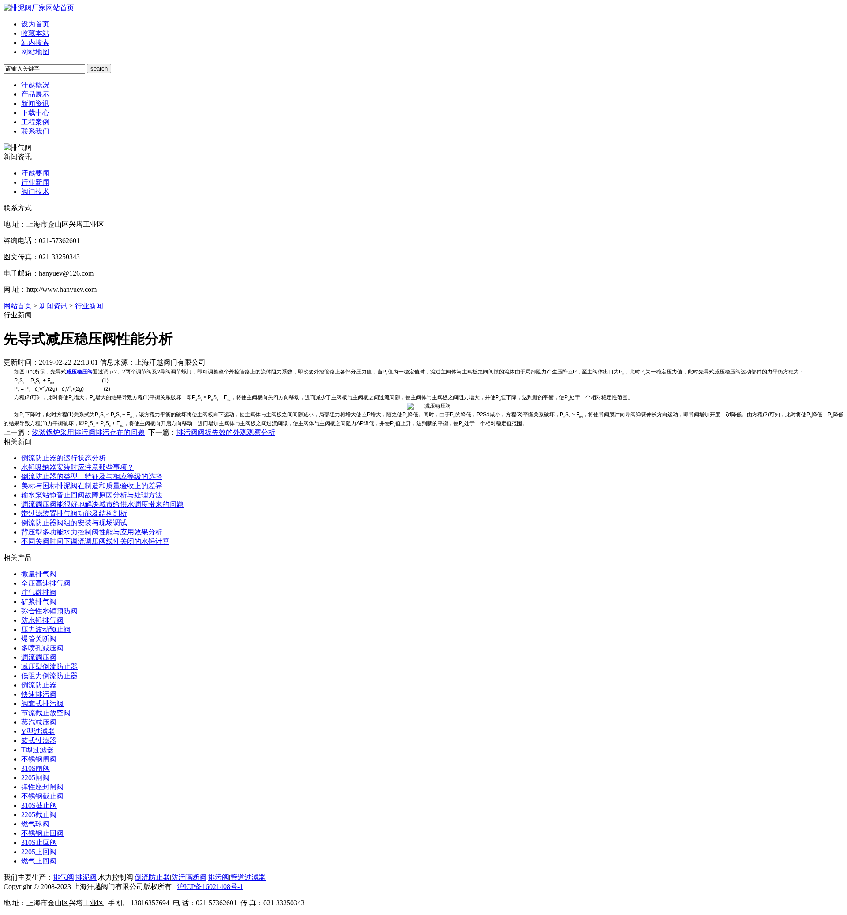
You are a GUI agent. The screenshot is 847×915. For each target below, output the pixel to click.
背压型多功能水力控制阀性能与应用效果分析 (91, 532)
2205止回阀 (38, 851)
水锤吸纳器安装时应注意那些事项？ (77, 467)
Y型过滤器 (38, 731)
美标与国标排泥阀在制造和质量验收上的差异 (91, 485)
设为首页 (35, 24)
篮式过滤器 (38, 740)
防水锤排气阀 (42, 620)
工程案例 (35, 122)
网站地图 (35, 52)
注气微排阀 (38, 592)
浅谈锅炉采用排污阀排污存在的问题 (88, 432)
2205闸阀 (35, 777)
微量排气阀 (38, 574)
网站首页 (60, 7)
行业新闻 (35, 182)
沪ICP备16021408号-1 (210, 886)
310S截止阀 (39, 805)
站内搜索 (35, 42)
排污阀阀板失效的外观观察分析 (225, 432)
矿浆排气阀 (38, 601)
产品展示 (35, 94)
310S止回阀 (39, 842)
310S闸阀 (35, 768)
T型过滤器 (37, 750)
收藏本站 (35, 33)
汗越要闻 (35, 173)
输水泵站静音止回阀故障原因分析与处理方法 (91, 495)
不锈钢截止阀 (42, 796)
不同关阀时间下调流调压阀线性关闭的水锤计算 (95, 541)
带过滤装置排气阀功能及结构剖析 (74, 513)
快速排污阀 (38, 694)
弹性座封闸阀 (42, 787)
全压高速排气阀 (46, 583)
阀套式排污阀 (42, 703)
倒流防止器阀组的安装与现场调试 (74, 523)
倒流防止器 (38, 685)
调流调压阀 (38, 657)
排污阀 (218, 877)
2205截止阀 (38, 814)
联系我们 (35, 131)
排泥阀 (86, 877)
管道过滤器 (248, 877)
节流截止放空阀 (46, 713)
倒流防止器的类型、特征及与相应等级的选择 (91, 476)
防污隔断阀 (188, 877)
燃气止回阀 (38, 861)
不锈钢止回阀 (42, 833)
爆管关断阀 (38, 638)
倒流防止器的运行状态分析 (63, 458)
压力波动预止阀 (46, 629)
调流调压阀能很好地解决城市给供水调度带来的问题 (102, 504)
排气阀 (63, 877)
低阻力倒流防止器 (49, 676)
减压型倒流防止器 (49, 666)
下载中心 (35, 112)
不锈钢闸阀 (38, 759)
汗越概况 (35, 85)
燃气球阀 (35, 824)
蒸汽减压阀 (38, 722)
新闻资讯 (35, 103)
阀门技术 (35, 191)
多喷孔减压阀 (42, 648)
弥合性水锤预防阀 (49, 611)
